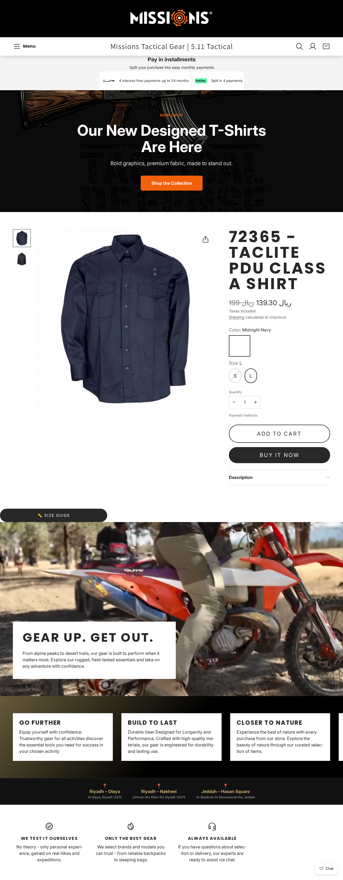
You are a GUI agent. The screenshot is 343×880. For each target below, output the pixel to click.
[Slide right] (330, 737)
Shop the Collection (171, 183)
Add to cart (279, 433)
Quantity (235, 392)
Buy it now (279, 455)
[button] (25, 46)
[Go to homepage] (171, 18)
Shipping (236, 317)
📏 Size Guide (54, 515)
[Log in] (313, 46)
